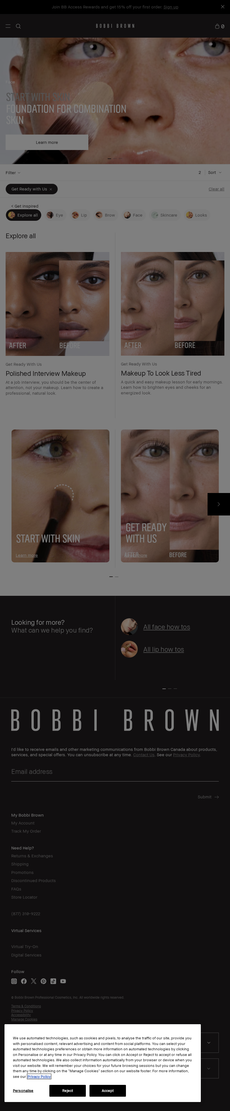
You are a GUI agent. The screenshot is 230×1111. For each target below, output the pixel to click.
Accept (108, 1090)
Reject (67, 1090)
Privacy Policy (39, 1076)
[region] (102, 1063)
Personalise (23, 1090)
